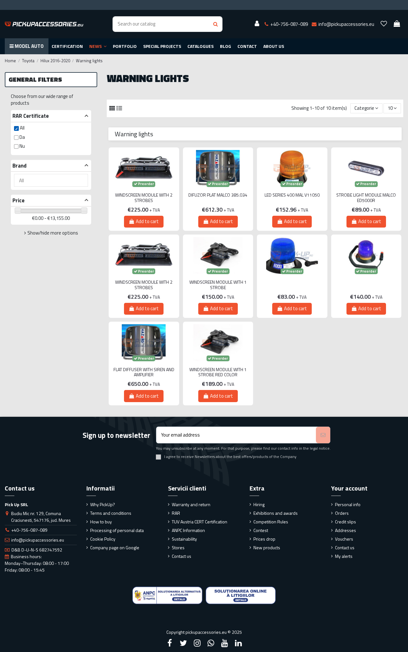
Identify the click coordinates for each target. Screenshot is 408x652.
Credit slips (345, 521)
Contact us (181, 556)
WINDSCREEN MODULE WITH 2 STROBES (143, 197)
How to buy (101, 521)
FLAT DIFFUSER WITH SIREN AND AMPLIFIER (143, 372)
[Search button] (215, 24)
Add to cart (147, 221)
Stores (178, 547)
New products (266, 547)
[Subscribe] (323, 435)
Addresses (345, 530)
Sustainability (184, 539)
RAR (176, 513)
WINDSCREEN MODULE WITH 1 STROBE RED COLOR (218, 372)
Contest (260, 530)
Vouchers (344, 539)
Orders (342, 513)
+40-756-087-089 (29, 530)
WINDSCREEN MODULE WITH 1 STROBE (218, 285)
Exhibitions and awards (275, 513)
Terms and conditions (110, 513)
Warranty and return (191, 504)
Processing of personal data (117, 530)
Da (22, 137)
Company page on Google (114, 547)
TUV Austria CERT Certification (199, 521)
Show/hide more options (52, 232)
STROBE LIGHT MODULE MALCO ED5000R (366, 197)
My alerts (344, 556)
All (22, 127)
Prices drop (264, 539)
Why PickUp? (102, 504)
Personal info (348, 504)
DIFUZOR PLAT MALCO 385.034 (217, 195)
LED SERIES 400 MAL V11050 (292, 195)
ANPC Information (188, 530)
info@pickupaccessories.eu (37, 539)
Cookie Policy (102, 539)
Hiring (259, 504)
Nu (22, 146)
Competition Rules (270, 521)
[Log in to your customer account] (257, 23)
